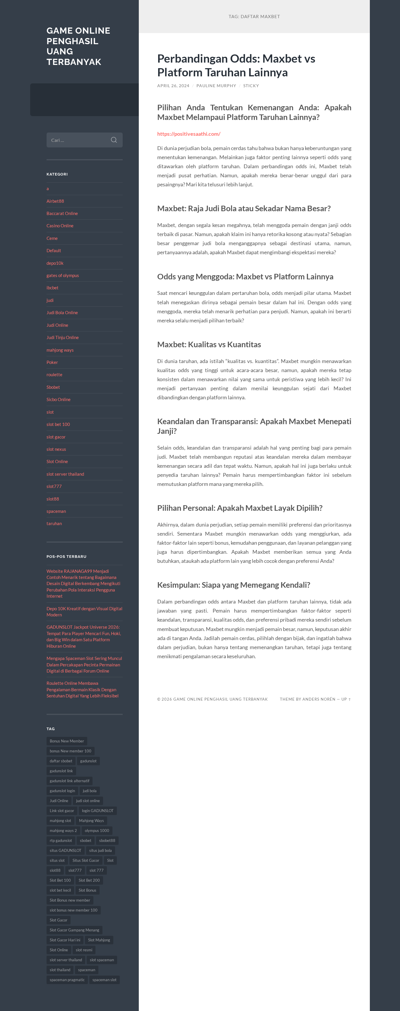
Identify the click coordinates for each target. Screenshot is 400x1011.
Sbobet (53, 387)
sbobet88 (107, 840)
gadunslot (88, 761)
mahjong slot (60, 820)
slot (50, 412)
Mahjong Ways (91, 820)
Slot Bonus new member (70, 900)
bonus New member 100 (70, 751)
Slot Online (57, 461)
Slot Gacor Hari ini (65, 940)
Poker (52, 362)
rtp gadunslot (61, 840)
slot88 (53, 498)
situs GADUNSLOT (65, 850)
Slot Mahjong (99, 940)
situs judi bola (100, 850)
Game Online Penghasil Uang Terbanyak (220, 699)
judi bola (90, 790)
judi (50, 300)
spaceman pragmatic (67, 979)
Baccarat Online (62, 213)
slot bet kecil (60, 890)
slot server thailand (65, 474)
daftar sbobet (61, 761)
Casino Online (60, 225)
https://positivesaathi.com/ (188, 133)
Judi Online (57, 325)
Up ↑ (346, 699)
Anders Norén (319, 699)
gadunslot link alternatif (69, 780)
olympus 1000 (97, 830)
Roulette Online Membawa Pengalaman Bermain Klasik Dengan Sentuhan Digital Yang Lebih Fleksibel (83, 689)
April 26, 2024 (173, 85)
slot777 (54, 486)
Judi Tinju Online (63, 337)
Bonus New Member (67, 741)
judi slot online (88, 800)
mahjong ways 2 (63, 830)
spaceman (56, 511)
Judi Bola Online (62, 312)
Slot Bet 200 (89, 880)
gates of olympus (63, 275)
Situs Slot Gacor (86, 860)
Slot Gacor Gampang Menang (74, 930)
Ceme (52, 238)
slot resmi (84, 950)
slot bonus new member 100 (74, 910)
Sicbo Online (59, 399)
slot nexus (56, 449)
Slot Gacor (58, 920)
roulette (54, 374)
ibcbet (53, 287)
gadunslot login (62, 790)
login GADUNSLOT (98, 810)
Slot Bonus (87, 890)
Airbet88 (55, 201)
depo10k (55, 263)
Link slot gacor (62, 810)
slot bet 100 (58, 424)
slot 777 (97, 870)
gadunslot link (61, 770)
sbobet (85, 840)
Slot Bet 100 (60, 880)
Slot (110, 860)
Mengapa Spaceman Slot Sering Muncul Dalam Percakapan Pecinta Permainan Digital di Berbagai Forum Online (84, 664)
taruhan (54, 523)
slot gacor (56, 436)
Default (54, 250)
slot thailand (60, 969)
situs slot (57, 860)
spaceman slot (105, 979)
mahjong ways (60, 350)
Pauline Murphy (216, 85)
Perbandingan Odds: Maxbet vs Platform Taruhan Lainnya (236, 65)
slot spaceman (102, 959)
